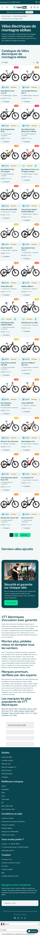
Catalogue (5, 777)
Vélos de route (6, 764)
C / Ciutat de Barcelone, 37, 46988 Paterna (15, 847)
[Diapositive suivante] (36, 553)
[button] (34, 7)
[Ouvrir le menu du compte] (31, 7)
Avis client (5, 866)
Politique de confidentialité (10, 831)
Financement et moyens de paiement (13, 821)
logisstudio (18, 934)
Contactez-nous (7, 859)
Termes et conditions (8, 825)
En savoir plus (11, 603)
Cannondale (5, 799)
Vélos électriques (7, 774)
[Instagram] (18, 918)
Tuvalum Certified (7, 869)
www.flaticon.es (29, 934)
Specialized (5, 789)
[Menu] (2, 7)
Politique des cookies (8, 835)
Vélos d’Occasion (6, 16)
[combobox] (20, 924)
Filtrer (6, 62)
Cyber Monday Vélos (8, 809)
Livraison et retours (7, 818)
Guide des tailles (7, 757)
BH (2, 803)
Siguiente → (25, 535)
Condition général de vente (10, 876)
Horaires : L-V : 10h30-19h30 (11, 844)
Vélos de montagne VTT (9, 767)
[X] (22, 918)
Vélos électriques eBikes (20, 16)
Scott (3, 796)
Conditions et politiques (20, 914)
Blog (3, 873)
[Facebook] (15, 918)
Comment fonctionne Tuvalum (11, 863)
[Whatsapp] (25, 918)
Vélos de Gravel (6, 770)
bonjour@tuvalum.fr (8, 850)
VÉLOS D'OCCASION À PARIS (17, 725)
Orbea (4, 786)
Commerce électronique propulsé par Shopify (24, 911)
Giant (3, 792)
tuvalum (9, 911)
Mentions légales (7, 828)
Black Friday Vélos (7, 806)
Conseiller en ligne (7, 760)
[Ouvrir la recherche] (7, 7)
